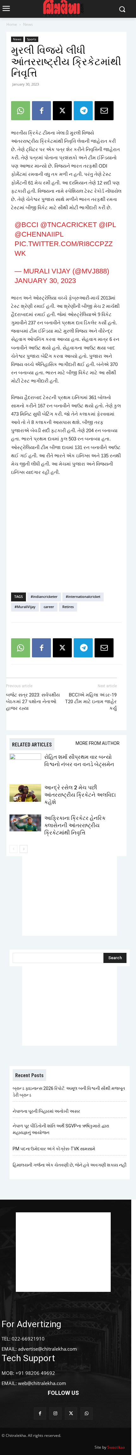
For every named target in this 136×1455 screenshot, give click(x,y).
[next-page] (24, 849)
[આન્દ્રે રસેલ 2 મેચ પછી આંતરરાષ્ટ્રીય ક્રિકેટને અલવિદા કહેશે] (25, 793)
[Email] (104, 110)
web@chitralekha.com (42, 1383)
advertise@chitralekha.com (47, 1349)
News (28, 24)
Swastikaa (116, 1447)
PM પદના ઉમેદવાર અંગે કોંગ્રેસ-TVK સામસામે (54, 1148)
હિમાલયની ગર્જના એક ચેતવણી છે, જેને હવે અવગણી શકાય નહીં (70, 1164)
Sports (31, 39)
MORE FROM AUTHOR (98, 743)
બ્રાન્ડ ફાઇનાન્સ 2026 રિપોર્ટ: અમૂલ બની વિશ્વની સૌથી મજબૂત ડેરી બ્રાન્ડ (69, 1092)
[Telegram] (83, 110)
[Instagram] (55, 1413)
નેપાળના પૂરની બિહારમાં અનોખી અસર (46, 1111)
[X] (62, 110)
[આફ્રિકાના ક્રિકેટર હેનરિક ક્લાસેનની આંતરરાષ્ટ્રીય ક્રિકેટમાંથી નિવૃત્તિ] (25, 822)
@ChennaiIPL (39, 234)
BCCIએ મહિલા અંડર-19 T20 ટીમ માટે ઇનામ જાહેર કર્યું (91, 701)
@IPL (107, 225)
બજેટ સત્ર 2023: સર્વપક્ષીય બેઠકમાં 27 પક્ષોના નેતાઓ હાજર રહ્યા (33, 701)
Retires (68, 606)
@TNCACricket (68, 225)
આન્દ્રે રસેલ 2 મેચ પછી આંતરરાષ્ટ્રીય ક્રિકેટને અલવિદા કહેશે (80, 794)
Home (11, 24)
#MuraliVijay (25, 606)
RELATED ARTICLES (32, 744)
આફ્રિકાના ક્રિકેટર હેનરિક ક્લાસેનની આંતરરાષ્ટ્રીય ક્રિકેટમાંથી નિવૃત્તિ (75, 825)
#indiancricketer (44, 596)
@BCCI (26, 225)
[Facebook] (41, 110)
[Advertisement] (66, 541)
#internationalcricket (83, 596)
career (49, 606)
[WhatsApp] (20, 110)
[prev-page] (13, 849)
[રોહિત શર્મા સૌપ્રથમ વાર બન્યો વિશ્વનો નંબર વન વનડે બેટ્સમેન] (25, 764)
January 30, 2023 (45, 281)
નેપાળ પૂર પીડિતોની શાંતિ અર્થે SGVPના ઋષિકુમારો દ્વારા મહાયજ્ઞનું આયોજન (61, 1129)
